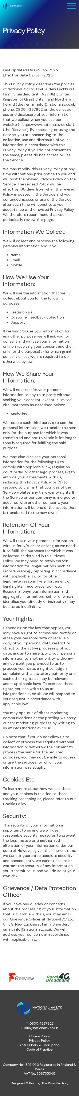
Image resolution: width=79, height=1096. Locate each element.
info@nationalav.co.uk (41, 1028)
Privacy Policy (39, 1040)
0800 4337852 (41, 1023)
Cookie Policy (14, 803)
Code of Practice (40, 1049)
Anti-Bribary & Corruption (39, 1045)
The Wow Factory (54, 1083)
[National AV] (12, 6)
